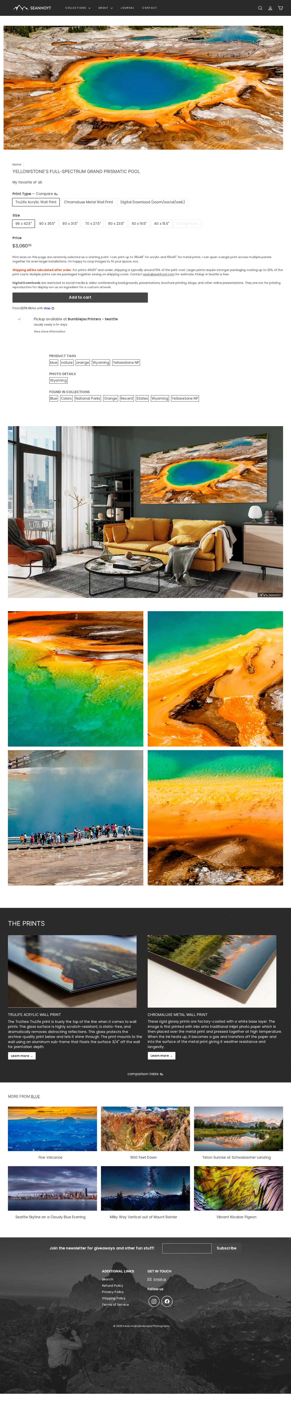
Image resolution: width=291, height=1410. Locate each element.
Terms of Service (115, 1304)
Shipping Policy (114, 1298)
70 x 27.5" (93, 223)
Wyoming (101, 362)
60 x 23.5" (116, 223)
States (142, 398)
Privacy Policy (113, 1292)
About (104, 8)
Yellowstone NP (126, 362)
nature (67, 362)
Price (17, 237)
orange (82, 362)
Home (16, 164)
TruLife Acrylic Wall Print (35, 202)
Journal (127, 8)
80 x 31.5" (70, 223)
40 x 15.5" (161, 223)
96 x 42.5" (23, 223)
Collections (76, 8)
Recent (127, 398)
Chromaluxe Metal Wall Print (88, 202)
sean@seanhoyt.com (159, 274)
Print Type (33, 193)
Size (16, 215)
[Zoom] (143, 88)
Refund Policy (112, 1285)
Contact (149, 8)
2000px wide (187, 223)
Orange (110, 398)
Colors (66, 398)
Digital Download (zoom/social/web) (153, 202)
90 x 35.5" (47, 223)
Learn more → (22, 1056)
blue (54, 362)
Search (107, 1279)
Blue (53, 398)
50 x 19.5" (139, 223)
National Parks (87, 398)
